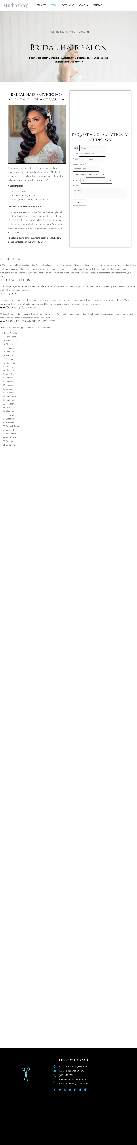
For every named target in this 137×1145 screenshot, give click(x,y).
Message (77, 185)
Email (76, 159)
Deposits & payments (23, 308)
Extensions (68, 5)
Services (41, 5)
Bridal (54, 5)
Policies (13, 259)
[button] (68, 259)
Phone (76, 153)
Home (51, 32)
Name (76, 148)
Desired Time (79, 174)
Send (79, 202)
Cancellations (19, 280)
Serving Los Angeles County (30, 321)
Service (77, 180)
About (82, 5)
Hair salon (62, 32)
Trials (11, 294)
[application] (86, 5)
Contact (97, 5)
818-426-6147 (39, 242)
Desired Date (79, 164)
